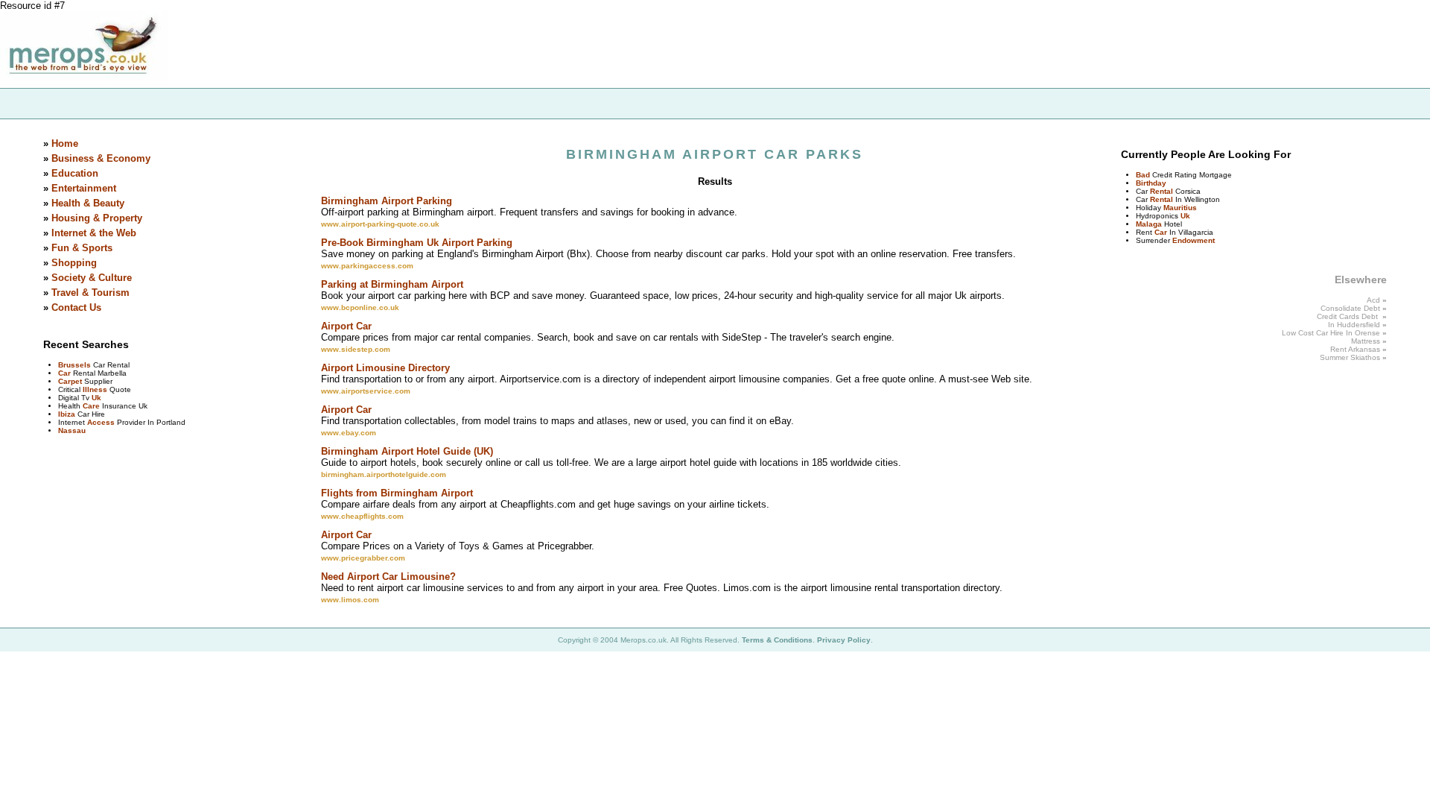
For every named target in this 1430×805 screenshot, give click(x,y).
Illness (95, 389)
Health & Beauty (87, 203)
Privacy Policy (844, 640)
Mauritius (1180, 207)
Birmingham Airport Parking (386, 200)
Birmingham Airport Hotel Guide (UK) (407, 451)
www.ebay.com (348, 433)
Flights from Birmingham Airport (397, 493)
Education (74, 173)
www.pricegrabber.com (363, 558)
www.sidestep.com (355, 349)
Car (64, 373)
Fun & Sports (81, 247)
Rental (1161, 191)
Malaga (1149, 224)
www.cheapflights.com (362, 516)
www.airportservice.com (365, 391)
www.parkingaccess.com (367, 266)
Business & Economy (100, 158)
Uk (96, 398)
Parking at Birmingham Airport (392, 284)
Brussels (74, 365)
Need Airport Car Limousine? (388, 576)
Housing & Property (96, 218)
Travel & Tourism (90, 292)
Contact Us (76, 307)
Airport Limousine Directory (385, 367)
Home (64, 143)
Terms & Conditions (777, 640)
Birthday (1151, 183)
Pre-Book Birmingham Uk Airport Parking (416, 242)
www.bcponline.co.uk (360, 307)
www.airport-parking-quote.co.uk (380, 224)
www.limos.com (350, 600)
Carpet (70, 381)
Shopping (74, 262)
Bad (1143, 175)
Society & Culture (91, 277)
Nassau (72, 430)
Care (91, 406)
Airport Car (346, 326)
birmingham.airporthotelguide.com (383, 474)
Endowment (1193, 240)
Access (101, 422)
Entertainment (83, 188)
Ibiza (66, 414)
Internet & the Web (93, 233)
